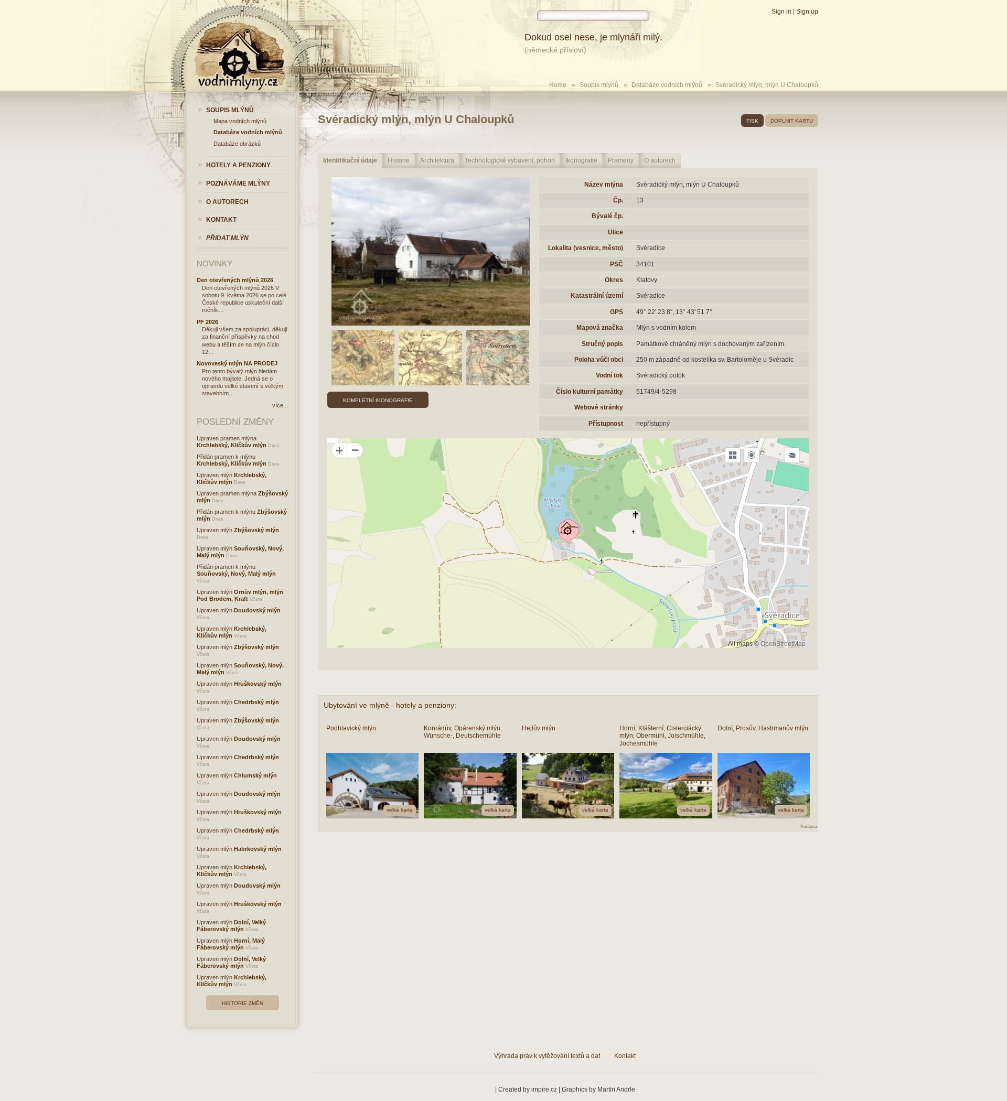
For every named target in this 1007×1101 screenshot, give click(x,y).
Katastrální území (597, 295)
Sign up (807, 11)
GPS (616, 312)
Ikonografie (581, 160)
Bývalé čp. (607, 216)
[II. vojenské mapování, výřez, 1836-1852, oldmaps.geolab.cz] (430, 357)
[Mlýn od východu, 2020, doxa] (430, 251)
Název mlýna (603, 184)
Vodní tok (609, 375)
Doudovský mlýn (257, 610)
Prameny (621, 160)
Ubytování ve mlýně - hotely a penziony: (390, 705)
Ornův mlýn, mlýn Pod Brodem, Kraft (240, 595)
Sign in (781, 11)
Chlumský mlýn (255, 775)
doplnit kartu (791, 121)
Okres (614, 280)
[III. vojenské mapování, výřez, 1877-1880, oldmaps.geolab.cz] (498, 357)
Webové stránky (598, 407)
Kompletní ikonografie (378, 400)
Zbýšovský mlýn (256, 530)
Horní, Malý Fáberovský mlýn (231, 944)
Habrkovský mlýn (258, 849)
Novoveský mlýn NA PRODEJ (237, 363)
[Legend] (792, 455)
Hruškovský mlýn (258, 684)
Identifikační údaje (350, 160)
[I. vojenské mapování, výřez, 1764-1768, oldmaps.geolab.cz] (363, 357)
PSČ (616, 264)
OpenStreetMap (783, 643)
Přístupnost (605, 423)
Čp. (618, 200)
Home (557, 85)
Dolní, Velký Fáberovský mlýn (231, 925)
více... (280, 405)
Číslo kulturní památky (589, 391)
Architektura (437, 160)
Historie (399, 160)
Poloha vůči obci (598, 359)
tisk (752, 121)
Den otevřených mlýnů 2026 (235, 280)
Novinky (214, 263)
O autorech (660, 160)
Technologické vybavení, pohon (510, 160)
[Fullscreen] (732, 455)
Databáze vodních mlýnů (666, 85)
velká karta (400, 810)
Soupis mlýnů (599, 85)
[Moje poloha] (751, 455)
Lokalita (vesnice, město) (585, 248)
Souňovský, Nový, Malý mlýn (236, 573)
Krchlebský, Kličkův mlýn (231, 445)
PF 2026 (207, 322)
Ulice (615, 232)
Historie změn (242, 1003)
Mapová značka (599, 327)
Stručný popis (602, 344)
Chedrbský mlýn (256, 702)
